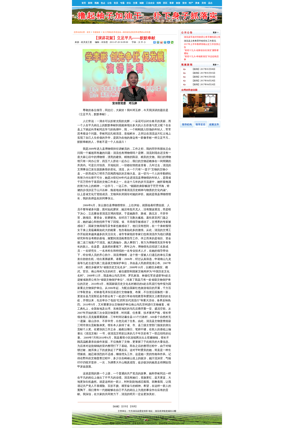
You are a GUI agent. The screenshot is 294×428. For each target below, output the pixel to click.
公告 (109, 3)
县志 (210, 3)
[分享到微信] (172, 42)
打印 (125, 406)
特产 (191, 3)
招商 (159, 3)
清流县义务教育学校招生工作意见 (200, 41)
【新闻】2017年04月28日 (203, 81)
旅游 (178, 3)
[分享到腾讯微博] (165, 42)
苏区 (165, 3)
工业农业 (150, 3)
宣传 (184, 3)
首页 (84, 3)
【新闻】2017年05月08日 (203, 69)
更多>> (216, 32)
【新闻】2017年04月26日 (203, 84)
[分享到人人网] (168, 42)
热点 (103, 3)
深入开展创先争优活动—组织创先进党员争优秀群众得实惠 (126, 32)
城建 (141, 3)
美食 (197, 3)
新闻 (90, 3)
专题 (122, 3)
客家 (172, 3)
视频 (96, 3)
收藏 (116, 406)
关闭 (133, 406)
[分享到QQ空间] (158, 42)
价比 (129, 3)
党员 (116, 3)
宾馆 (204, 3)
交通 (135, 3)
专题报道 (96, 32)
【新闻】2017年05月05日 (203, 73)
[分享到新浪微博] (161, 42)
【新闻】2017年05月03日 (203, 77)
